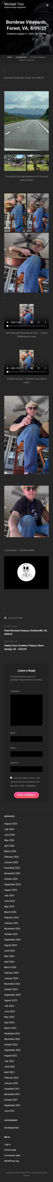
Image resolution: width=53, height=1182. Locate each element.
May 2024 (9, 956)
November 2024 (12, 928)
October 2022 (11, 1044)
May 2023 (9, 1017)
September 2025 (12, 884)
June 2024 (9, 950)
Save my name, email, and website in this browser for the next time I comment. (25, 782)
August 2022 (10, 1055)
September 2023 (12, 995)
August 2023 (10, 1000)
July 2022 (9, 1061)
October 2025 (11, 879)
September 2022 (12, 1050)
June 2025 (9, 901)
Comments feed (12, 1155)
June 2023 (9, 1011)
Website (14, 763)
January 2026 (11, 862)
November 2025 (12, 873)
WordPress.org (11, 1161)
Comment (15, 691)
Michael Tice (14, 4)
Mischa (42, 33)
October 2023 (11, 989)
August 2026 (10, 823)
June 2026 (9, 834)
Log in (7, 1144)
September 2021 (12, 1105)
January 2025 (11, 923)
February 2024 (11, 972)
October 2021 (11, 1099)
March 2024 (10, 967)
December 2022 (12, 1033)
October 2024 (11, 934)
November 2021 (12, 1094)
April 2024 (9, 961)
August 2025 (10, 890)
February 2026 (11, 856)
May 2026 (9, 840)
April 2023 (9, 1022)
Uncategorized (21, 57)
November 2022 (12, 1039)
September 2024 (12, 939)
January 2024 (11, 978)
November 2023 (12, 983)
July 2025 (9, 895)
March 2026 (10, 851)
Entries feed (10, 1150)
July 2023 (9, 1006)
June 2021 (9, 1111)
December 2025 (12, 868)
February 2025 (11, 917)
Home (9, 57)
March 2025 (10, 912)
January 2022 (11, 1083)
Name (13, 733)
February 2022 (11, 1077)
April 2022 (9, 1072)
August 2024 (10, 945)
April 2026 (9, 845)
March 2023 (10, 1028)
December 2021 (12, 1088)
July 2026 (9, 829)
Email (14, 748)
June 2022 (9, 1066)
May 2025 (9, 906)
